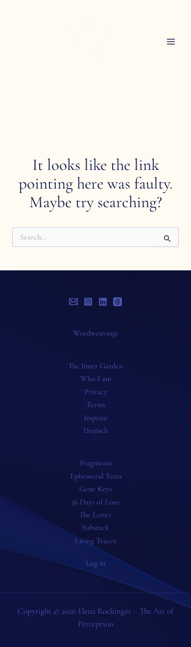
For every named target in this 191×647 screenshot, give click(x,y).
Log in (95, 563)
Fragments (96, 463)
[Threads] (117, 301)
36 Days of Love (96, 502)
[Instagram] (88, 301)
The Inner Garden (95, 366)
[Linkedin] (102, 301)
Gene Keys (95, 489)
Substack (95, 527)
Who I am (95, 378)
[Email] (73, 301)
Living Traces (95, 541)
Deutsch (95, 430)
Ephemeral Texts (95, 476)
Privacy (95, 392)
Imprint (95, 418)
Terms (95, 404)
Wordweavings (95, 333)
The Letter (95, 515)
